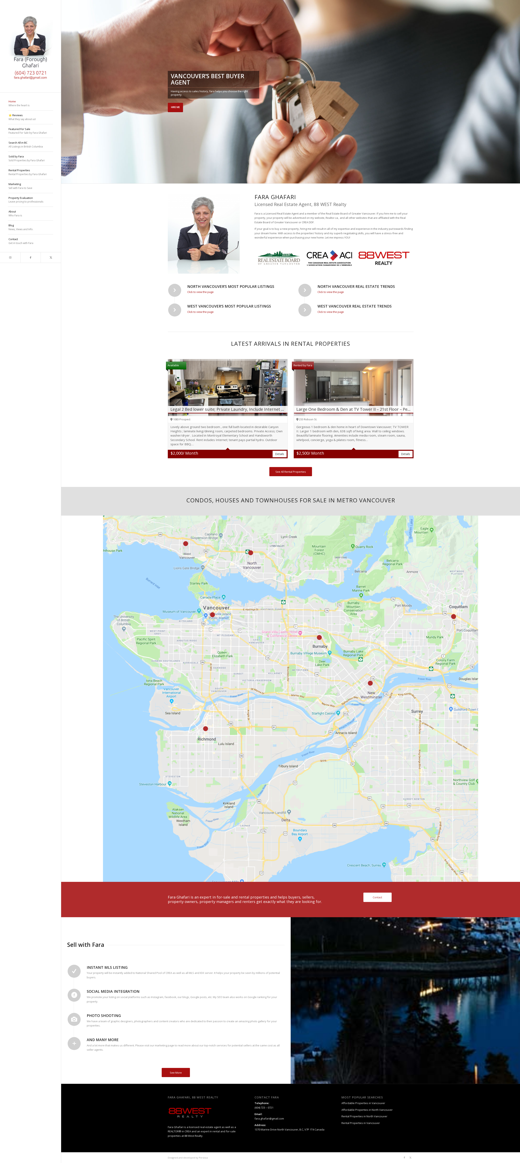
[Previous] (64, 92)
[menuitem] (30, 104)
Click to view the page (200, 292)
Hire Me (175, 107)
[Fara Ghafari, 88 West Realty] (30, 46)
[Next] (516, 92)
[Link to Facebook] (30, 257)
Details (279, 454)
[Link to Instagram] (10, 257)
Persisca (203, 1157)
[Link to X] (51, 257)
